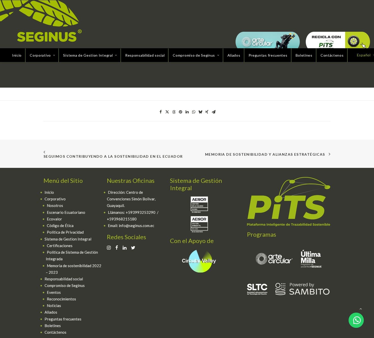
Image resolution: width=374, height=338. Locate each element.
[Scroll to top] (361, 308)
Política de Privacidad (65, 232)
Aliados (233, 55)
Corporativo (55, 199)
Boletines (304, 55)
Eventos (54, 292)
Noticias (54, 305)
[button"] (109, 248)
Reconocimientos (61, 299)
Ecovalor (54, 219)
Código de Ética (60, 225)
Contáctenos (332, 55)
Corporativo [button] (40, 55)
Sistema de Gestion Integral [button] (88, 55)
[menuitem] (16, 55)
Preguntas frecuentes (268, 55)
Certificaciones (60, 245)
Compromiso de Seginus (65, 285)
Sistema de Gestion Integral (68, 239)
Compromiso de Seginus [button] (194, 55)
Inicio (17, 55)
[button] (160, 112)
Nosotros (55, 205)
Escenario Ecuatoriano (66, 212)
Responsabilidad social (145, 55)
